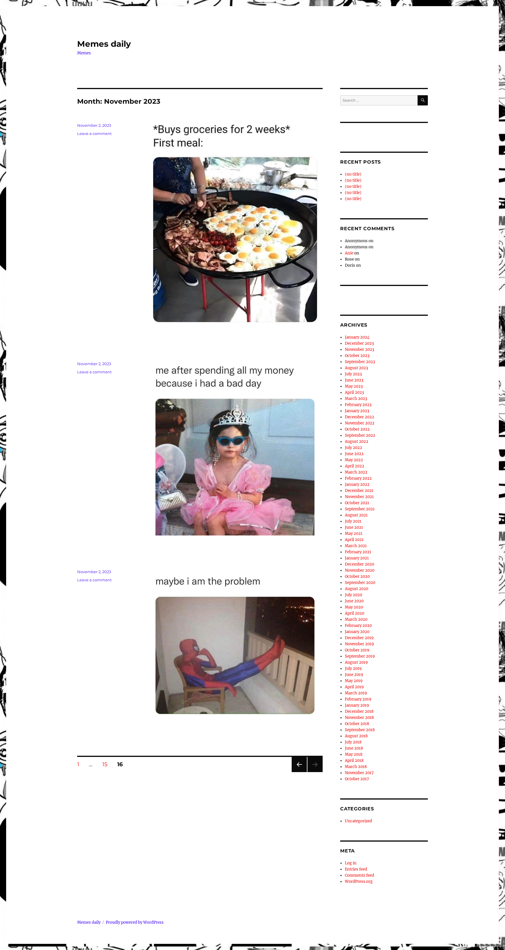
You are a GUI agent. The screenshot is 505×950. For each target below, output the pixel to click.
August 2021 (356, 515)
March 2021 (356, 545)
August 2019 (356, 662)
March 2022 (356, 472)
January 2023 (357, 410)
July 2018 (353, 742)
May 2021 (353, 533)
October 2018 (357, 723)
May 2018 (353, 754)
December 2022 (359, 417)
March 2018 (356, 766)
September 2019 (360, 656)
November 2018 (359, 717)
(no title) (353, 174)
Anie (349, 253)
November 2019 (359, 644)
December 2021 (359, 490)
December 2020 (359, 564)
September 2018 (360, 729)
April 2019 (354, 686)
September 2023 (360, 361)
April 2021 (354, 539)
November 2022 (359, 423)
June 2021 (354, 527)
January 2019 (357, 705)
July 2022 (353, 447)
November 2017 (359, 772)
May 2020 (354, 607)
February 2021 (358, 551)
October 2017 (357, 778)
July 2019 (353, 668)
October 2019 (357, 650)
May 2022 (354, 459)
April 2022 (354, 466)
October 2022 (357, 429)
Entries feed (356, 869)
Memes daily (104, 44)
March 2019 (356, 693)
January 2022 (357, 484)
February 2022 (358, 478)
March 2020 (356, 619)
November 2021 (359, 496)
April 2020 (354, 613)
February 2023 (358, 404)
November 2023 (359, 349)
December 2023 (359, 343)
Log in (351, 863)
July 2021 (353, 521)
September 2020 (360, 582)
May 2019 (354, 680)
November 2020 (359, 570)
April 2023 (354, 392)
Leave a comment (94, 133)
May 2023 (354, 386)
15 (107, 764)
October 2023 (357, 355)
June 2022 (354, 453)
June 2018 (354, 748)
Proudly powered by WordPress (135, 922)
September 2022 (360, 435)
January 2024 (357, 337)
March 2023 (356, 398)
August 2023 (356, 367)
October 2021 (357, 502)
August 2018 (356, 736)
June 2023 (354, 380)
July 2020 (353, 594)
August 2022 (356, 441)
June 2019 (354, 674)
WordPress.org (359, 881)
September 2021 (360, 509)
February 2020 (358, 625)
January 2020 (357, 631)
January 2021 (357, 558)
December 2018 (359, 711)
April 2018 (354, 760)
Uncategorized (358, 821)
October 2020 (357, 576)
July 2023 (353, 374)
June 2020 (354, 601)
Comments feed (359, 875)
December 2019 (359, 637)
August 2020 (356, 588)
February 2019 (358, 699)
